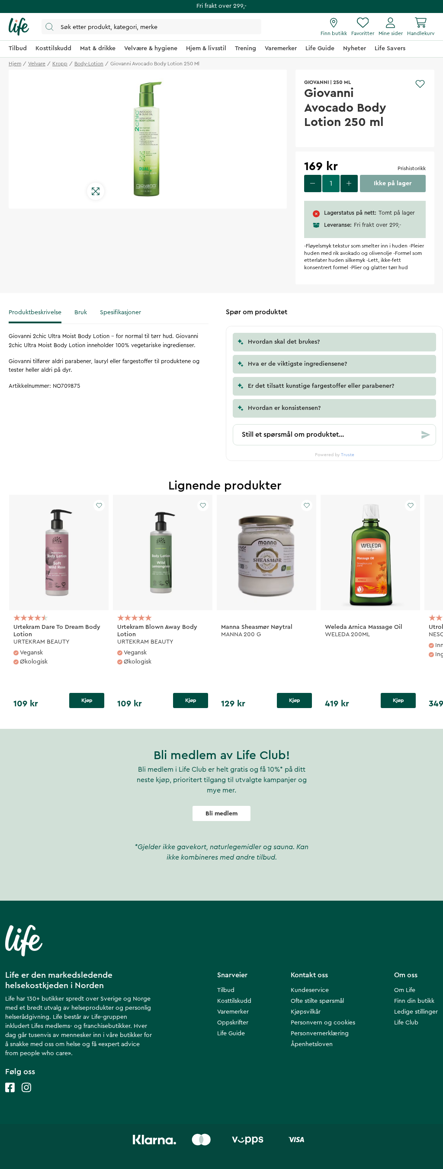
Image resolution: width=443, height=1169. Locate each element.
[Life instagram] (26, 1096)
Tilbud (225, 990)
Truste (347, 455)
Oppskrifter (232, 1023)
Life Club (406, 1023)
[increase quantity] (349, 183)
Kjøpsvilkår (306, 1012)
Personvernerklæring (320, 1034)
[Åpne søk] (151, 26)
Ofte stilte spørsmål (317, 1001)
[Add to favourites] (420, 84)
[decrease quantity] (312, 183)
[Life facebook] (10, 1096)
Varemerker (233, 1012)
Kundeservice (310, 990)
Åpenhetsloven (312, 1044)
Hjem (15, 63)
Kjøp (87, 700)
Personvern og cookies (323, 1023)
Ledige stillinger (416, 1012)
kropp (59, 63)
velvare (36, 63)
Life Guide (231, 1034)
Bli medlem (221, 814)
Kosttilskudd (234, 1001)
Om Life (404, 990)
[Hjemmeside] (19, 27)
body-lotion (88, 63)
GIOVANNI (316, 82)
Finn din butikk (414, 1001)
